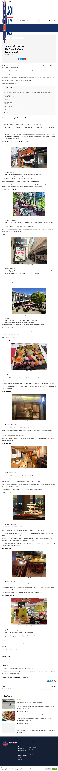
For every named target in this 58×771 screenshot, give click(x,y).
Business (34, 25)
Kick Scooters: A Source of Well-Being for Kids (29, 702)
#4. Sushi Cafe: (8, 99)
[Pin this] (25, 59)
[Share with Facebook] (19, 59)
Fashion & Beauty (17, 25)
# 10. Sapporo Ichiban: (10, 107)
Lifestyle (11, 25)
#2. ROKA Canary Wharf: (10, 96)
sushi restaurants (9, 277)
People (7, 25)
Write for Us (5, 4)
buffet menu (52, 438)
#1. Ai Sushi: (8, 95)
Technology (43, 25)
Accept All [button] (54, 768)
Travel (23, 25)
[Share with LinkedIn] (23, 59)
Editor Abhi (7, 54)
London (3, 25)
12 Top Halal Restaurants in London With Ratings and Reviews (34, 714)
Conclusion (6, 113)
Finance (38, 25)
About (3, 1)
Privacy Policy (32, 754)
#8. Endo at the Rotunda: (10, 105)
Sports (48, 25)
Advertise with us (8, 1)
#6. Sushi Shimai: (9, 102)
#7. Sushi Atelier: (9, 103)
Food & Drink (5, 30)
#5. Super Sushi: (9, 100)
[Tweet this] (21, 59)
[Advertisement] (35, 8)
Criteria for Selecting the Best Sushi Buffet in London (13, 90)
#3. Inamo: (8, 98)
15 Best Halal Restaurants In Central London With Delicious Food (34, 726)
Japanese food (25, 677)
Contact (9, 4)
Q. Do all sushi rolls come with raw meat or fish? (14, 110)
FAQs (5, 109)
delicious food (17, 677)
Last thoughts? (6, 112)
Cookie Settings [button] (48, 768)
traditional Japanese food (33, 327)
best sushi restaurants (7, 677)
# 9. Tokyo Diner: (9, 106)
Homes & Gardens (28, 25)
